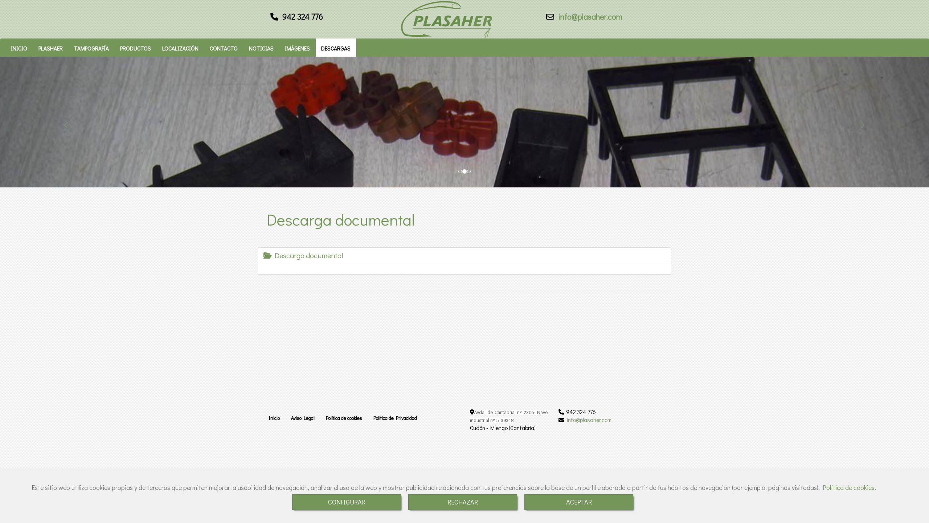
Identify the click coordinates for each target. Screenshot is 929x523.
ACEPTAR (579, 502)
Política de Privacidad (395, 418)
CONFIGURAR (346, 502)
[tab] (464, 255)
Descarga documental (307, 255)
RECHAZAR (462, 502)
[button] (69, 122)
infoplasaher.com (589, 16)
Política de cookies (849, 487)
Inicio (274, 418)
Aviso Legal (303, 418)
